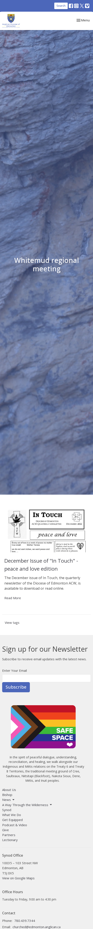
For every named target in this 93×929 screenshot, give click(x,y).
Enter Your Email (14, 670)
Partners (8, 835)
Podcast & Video (14, 825)
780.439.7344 (24, 920)
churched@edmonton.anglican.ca (37, 927)
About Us (9, 790)
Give (5, 830)
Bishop (7, 794)
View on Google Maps (18, 878)
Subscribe (16, 687)
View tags (12, 622)
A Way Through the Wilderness (25, 805)
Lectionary (10, 840)
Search (61, 6)
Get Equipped (12, 820)
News (6, 799)
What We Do (11, 815)
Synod (6, 810)
